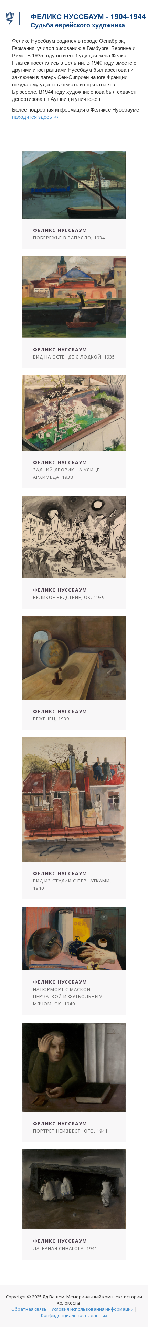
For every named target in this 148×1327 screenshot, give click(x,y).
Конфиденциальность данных (74, 1315)
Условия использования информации (92, 1309)
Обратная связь (29, 1309)
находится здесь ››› (35, 116)
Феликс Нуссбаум (60, 230)
